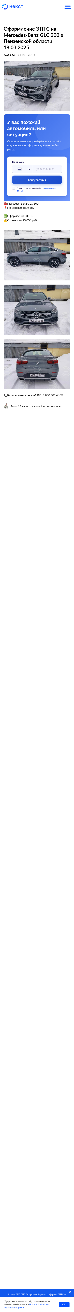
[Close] (70, 1292)
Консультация (37, 179)
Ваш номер (18, 162)
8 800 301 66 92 (53, 395)
